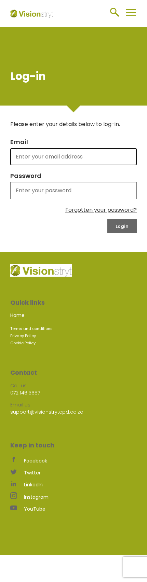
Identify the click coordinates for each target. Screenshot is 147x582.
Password (25, 176)
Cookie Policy (23, 343)
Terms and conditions (31, 328)
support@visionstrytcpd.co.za (46, 411)
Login (122, 226)
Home (17, 315)
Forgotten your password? (101, 210)
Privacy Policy (23, 335)
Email (19, 142)
